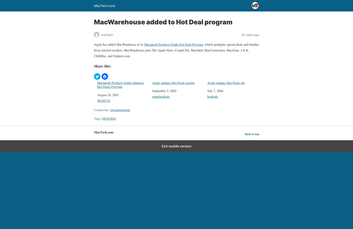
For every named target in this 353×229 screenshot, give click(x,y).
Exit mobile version (176, 146)
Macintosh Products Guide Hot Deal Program (173, 44)
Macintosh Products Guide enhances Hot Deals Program (120, 85)
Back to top (252, 134)
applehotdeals (161, 96)
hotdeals (212, 96)
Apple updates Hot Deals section (173, 83)
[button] (97, 76)
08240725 (103, 100)
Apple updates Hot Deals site (226, 83)
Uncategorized (120, 110)
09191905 (109, 118)
